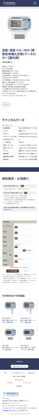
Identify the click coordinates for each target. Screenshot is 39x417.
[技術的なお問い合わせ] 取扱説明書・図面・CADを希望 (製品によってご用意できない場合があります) (19, 200)
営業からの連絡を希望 (21, 198)
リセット (26, 271)
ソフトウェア (27, 383)
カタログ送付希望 (9, 198)
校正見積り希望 (23, 196)
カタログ (6, 104)
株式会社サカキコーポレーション (12, 410)
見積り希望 (14, 196)
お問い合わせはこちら (19, 366)
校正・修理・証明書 (19, 376)
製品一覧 (31, 373)
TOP (5, 373)
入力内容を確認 (12, 271)
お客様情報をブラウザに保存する (20, 267)
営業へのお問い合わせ (10, 189)
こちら (21, 282)
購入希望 (7, 196)
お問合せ (19, 386)
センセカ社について (18, 373)
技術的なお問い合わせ (23, 189)
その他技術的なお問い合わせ (12, 203)
